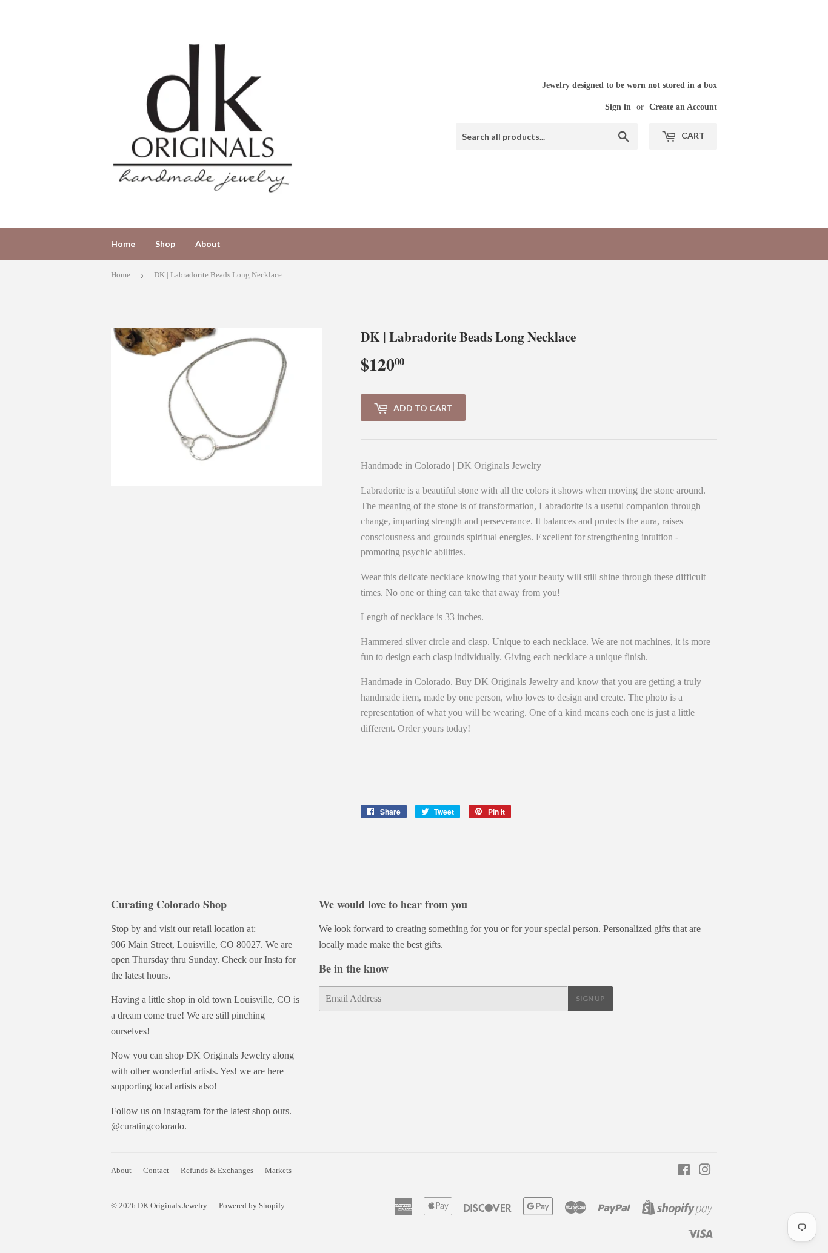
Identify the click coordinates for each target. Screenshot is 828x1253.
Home (123, 244)
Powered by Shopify (252, 1205)
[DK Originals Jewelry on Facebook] (684, 1171)
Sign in (618, 106)
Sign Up (590, 998)
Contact (156, 1170)
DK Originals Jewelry (172, 1205)
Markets (278, 1170)
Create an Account (683, 106)
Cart (692, 135)
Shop (165, 244)
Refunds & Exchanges (217, 1170)
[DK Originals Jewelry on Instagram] (705, 1171)
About (208, 244)
